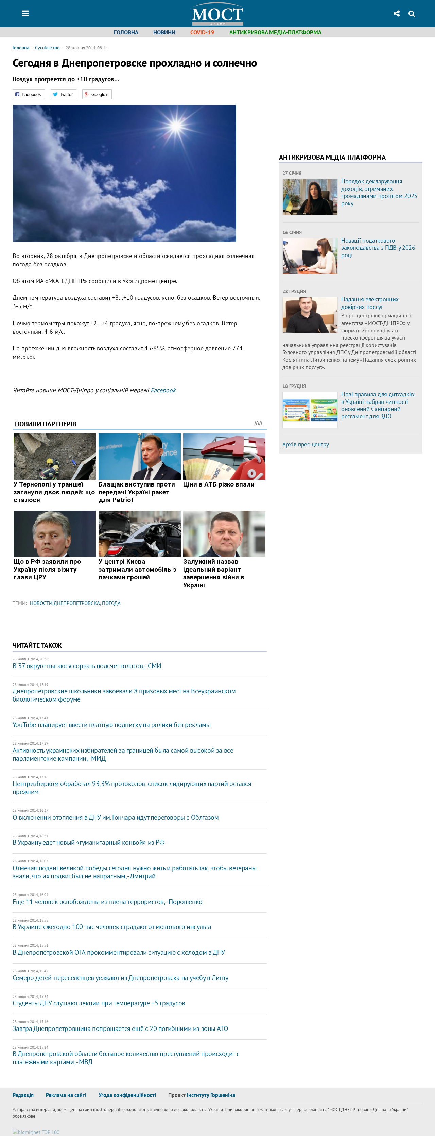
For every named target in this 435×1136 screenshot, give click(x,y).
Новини (164, 32)
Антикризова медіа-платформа (275, 32)
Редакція (23, 1094)
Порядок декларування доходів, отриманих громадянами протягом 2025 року (379, 192)
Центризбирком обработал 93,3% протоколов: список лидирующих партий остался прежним (132, 787)
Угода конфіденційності (127, 1094)
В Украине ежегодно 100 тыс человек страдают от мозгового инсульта (112, 926)
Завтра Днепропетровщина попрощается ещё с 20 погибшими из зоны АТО (120, 1028)
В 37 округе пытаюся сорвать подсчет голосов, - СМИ (87, 665)
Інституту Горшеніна (211, 1094)
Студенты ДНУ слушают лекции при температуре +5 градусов (99, 1003)
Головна (126, 32)
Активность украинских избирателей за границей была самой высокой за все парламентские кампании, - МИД (123, 754)
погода (111, 603)
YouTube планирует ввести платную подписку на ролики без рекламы (112, 724)
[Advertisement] (336, 91)
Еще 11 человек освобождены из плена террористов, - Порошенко (108, 901)
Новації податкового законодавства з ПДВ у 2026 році (378, 247)
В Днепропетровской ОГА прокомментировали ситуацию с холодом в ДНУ (119, 952)
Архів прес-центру (305, 444)
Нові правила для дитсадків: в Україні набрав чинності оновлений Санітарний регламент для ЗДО (378, 405)
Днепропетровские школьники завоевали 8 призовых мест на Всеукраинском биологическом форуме (124, 695)
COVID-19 (202, 32)
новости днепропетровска (65, 603)
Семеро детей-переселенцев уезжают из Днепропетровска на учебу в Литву (120, 977)
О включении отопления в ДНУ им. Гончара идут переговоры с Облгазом (116, 817)
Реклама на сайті (66, 1094)
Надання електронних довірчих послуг (370, 303)
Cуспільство (47, 48)
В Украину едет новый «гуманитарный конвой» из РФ (89, 842)
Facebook (163, 390)
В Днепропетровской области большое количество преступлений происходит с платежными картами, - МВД (126, 1057)
